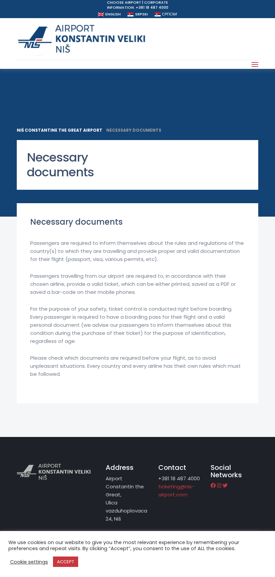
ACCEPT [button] (65, 562)
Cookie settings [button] (29, 562)
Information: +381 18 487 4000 (137, 7)
